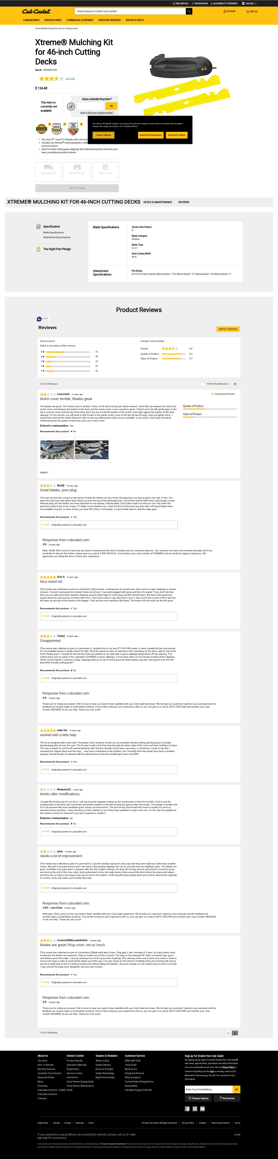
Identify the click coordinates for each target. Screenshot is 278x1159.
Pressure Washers (109, 20)
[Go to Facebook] (187, 1109)
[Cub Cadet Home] (36, 11)
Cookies (203, 1123)
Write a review (229, 330)
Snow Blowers (53, 20)
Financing (42, 1086)
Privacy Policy (228, 1067)
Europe (68, 1123)
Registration (201, 3)
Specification (51, 226)
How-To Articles (46, 1065)
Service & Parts (135, 20)
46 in (141, 255)
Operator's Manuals (77, 1065)
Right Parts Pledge (105, 1077)
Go (111, 106)
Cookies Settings (103, 135)
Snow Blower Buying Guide (80, 1081)
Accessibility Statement (225, 3)
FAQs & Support (133, 1077)
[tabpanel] (182, 88)
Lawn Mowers (31, 20)
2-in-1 (137, 246)
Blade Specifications (53, 232)
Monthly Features (46, 1069)
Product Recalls (75, 1060)
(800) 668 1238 (132, 1060)
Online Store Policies (220, 1123)
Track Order (131, 1065)
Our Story (42, 1060)
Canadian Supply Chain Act (138, 1090)
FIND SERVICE (182, 3)
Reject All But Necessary (151, 135)
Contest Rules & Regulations (139, 1081)
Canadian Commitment (49, 1073)
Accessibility (131, 1086)
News (40, 1081)
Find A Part (72, 1077)
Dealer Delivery (103, 1065)
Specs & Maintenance (158, 202)
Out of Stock (77, 188)
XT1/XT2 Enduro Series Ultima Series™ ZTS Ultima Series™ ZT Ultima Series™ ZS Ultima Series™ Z (181, 272)
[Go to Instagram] (195, 1109)
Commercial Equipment (80, 20)
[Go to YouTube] (202, 1109)
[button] (235, 1033)
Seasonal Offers (46, 1077)
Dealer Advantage (105, 1073)
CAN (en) (249, 3)
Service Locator (75, 1073)
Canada (56, 1123)
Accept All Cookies (176, 135)
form (212, 1071)
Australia (80, 1123)
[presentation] (57, 450)
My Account (131, 1069)
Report (77, 472)
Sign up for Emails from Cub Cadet (211, 1067)
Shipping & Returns (134, 1073)
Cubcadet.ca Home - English (52, 1090)
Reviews (183, 202)
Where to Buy (102, 1060)
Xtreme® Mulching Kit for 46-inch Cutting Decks (56, 28)
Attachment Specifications (56, 237)
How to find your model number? (96, 112)
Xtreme (139, 237)
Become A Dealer (104, 1069)
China (91, 1123)
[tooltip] (43, 319)
